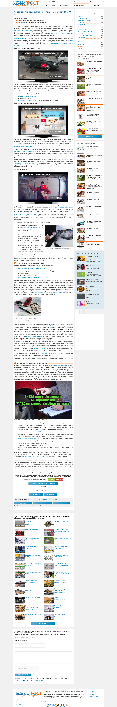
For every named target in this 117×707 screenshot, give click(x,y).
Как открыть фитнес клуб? (94, 98)
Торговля (81, 44)
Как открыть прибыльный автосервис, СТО (93, 222)
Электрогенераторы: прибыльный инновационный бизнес (61, 590)
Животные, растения (84, 20)
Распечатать (61, 503)
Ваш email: (43, 486)
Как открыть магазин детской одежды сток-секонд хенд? (31, 607)
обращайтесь (54, 505)
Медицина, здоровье (84, 29)
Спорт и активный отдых (85, 39)
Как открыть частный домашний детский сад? (93, 229)
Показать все (90, 136)
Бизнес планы (94, 2)
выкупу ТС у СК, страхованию (60, 33)
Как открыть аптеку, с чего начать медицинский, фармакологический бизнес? (93, 71)
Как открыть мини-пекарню (94, 61)
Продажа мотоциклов (31, 529)
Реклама (96, 5)
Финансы (60, 2)
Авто (79, 16)
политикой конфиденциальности (34, 680)
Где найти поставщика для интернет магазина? (94, 115)
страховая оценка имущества (26, 100)
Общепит (81, 33)
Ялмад (88, 301)
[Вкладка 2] (81, 312)
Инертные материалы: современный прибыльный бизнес (62, 531)
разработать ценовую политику (24, 163)
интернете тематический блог (50, 353)
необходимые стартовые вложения (61, 207)
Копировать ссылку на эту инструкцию (43, 483)
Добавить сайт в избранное (42, 503)
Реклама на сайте (94, 693)
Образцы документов (79, 5)
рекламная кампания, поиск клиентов (29, 277)
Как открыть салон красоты (94, 206)
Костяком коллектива (57, 326)
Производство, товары (85, 35)
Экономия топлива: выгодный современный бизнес (61, 573)
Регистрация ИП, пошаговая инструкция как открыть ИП (94, 155)
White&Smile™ (90, 265)
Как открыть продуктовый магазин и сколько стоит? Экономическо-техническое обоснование (94, 108)
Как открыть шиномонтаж (93, 192)
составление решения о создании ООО (29, 432)
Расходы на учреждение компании (25, 214)
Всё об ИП (52, 2)
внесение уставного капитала (27, 438)
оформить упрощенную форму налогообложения (35, 456)
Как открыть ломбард (92, 214)
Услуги (80, 46)
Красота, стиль (82, 24)
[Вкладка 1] (77, 312)
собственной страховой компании (24, 30)
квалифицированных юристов (35, 336)
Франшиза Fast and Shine (93, 294)
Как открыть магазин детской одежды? (92, 169)
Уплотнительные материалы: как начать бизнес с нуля (32, 523)
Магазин (80, 27)
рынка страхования (28, 158)
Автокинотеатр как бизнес (33, 597)
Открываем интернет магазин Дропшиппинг (92, 147)
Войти (102, 1)
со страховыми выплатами (59, 365)
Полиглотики (90, 272)
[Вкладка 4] (86, 312)
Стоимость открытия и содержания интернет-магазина (92, 244)
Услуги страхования (20, 38)
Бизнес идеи (68, 2)
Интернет (81, 22)
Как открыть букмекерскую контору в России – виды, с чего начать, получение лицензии (94, 178)
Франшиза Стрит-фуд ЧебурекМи (92, 257)
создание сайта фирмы (41, 348)
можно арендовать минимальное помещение (48, 292)
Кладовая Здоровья (92, 279)
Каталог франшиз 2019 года (53, 5)
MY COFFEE (90, 287)
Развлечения (82, 37)
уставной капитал (32, 227)
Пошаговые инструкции (81, 2)
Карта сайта (18, 704)
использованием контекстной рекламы (27, 347)
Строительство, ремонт (85, 42)
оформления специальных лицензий (25, 151)
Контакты (91, 691)
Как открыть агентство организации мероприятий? (94, 129)
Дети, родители (82, 18)
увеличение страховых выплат (27, 96)
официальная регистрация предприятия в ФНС (32, 268)
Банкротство (67, 5)
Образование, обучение (85, 31)
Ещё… (90, 5)
